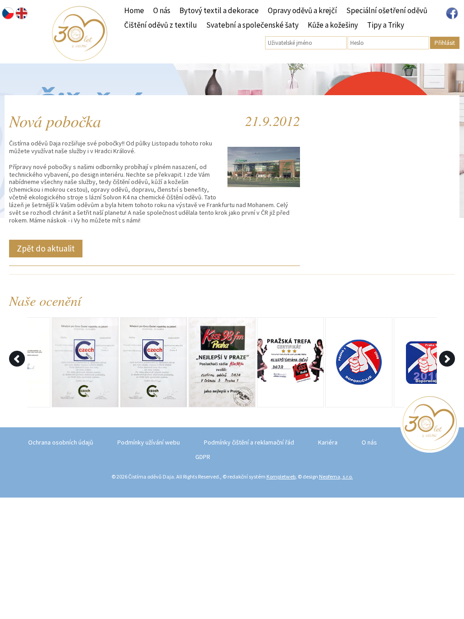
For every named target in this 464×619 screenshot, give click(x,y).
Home (134, 10)
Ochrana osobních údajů (60, 442)
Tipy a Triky (385, 25)
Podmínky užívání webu (148, 442)
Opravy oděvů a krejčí (302, 10)
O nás (161, 10)
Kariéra (328, 442)
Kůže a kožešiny (333, 25)
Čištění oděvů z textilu (160, 25)
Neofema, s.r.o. (336, 476)
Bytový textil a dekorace (219, 10)
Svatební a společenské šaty (252, 25)
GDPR (202, 457)
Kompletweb (280, 476)
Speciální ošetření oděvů (386, 10)
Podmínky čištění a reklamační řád (249, 442)
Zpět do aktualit (46, 248)
